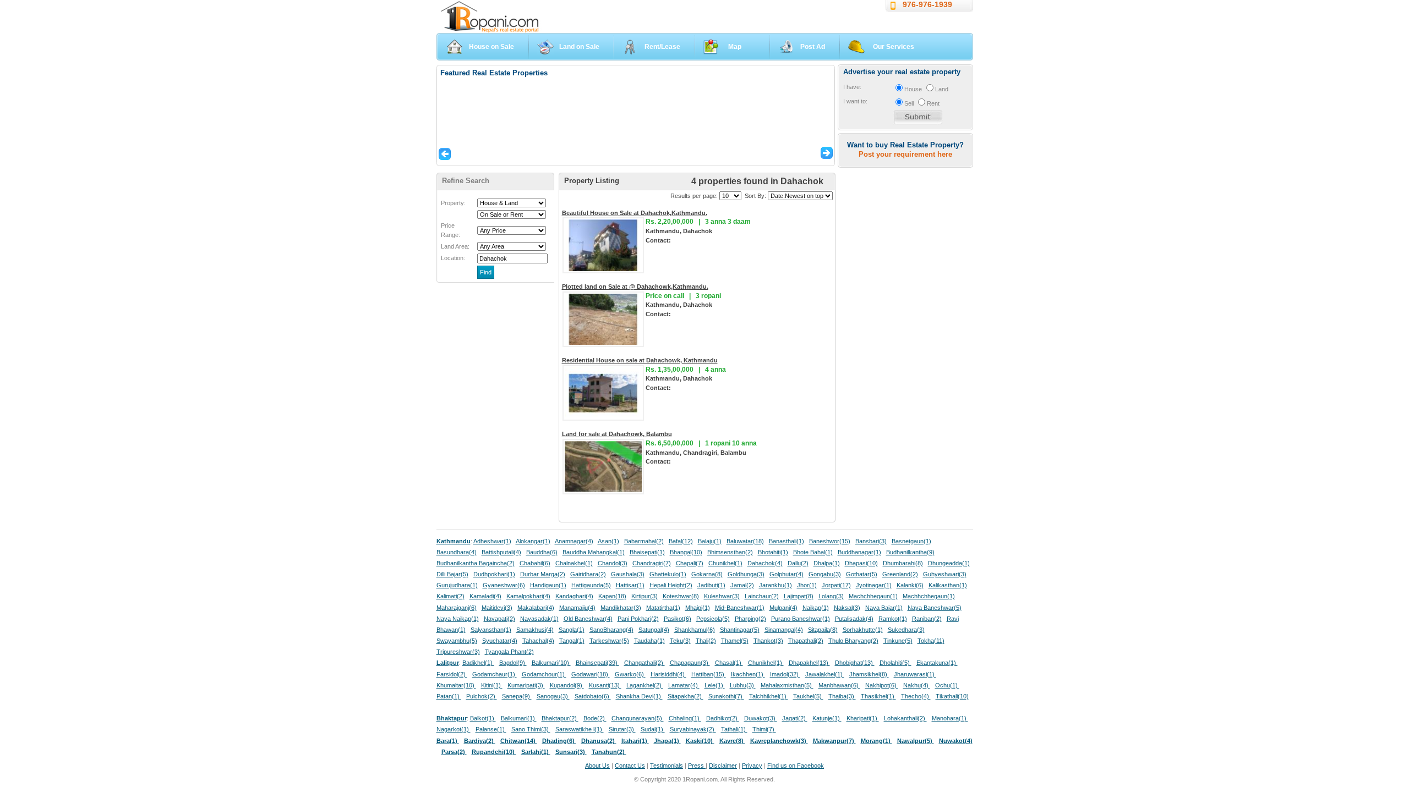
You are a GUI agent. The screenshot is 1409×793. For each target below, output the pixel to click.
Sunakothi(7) (726, 696)
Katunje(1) (827, 718)
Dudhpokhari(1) (494, 574)
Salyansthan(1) (491, 629)
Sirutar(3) (622, 729)
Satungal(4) (653, 629)
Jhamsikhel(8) (869, 674)
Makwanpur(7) (834, 740)
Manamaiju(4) (577, 607)
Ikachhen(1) (748, 674)
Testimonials (666, 765)
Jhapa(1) (667, 740)
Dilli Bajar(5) (452, 574)
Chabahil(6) (535, 563)
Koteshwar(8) (681, 596)
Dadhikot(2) (722, 718)
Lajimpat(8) (798, 596)
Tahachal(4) (538, 640)
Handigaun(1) (548, 585)
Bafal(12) (681, 541)
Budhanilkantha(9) (910, 552)
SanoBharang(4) (611, 629)
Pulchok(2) (481, 696)
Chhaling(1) (685, 718)
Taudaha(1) (649, 640)
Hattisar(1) (630, 585)
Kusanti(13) (605, 685)
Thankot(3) (768, 640)
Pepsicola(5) (713, 618)
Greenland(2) (900, 574)
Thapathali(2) (805, 640)
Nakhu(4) (916, 685)
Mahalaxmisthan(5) (787, 685)
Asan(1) (608, 541)
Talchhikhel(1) (768, 696)
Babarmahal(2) (644, 541)
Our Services (893, 47)
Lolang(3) (831, 596)
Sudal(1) (653, 729)
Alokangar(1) (533, 541)
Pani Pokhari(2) (638, 618)
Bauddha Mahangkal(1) (593, 552)
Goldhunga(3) (746, 574)
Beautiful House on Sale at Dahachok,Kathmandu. (634, 213)
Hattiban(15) (708, 674)
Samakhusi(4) (535, 629)
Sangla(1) (572, 629)
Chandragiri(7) (651, 563)
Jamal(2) (742, 585)
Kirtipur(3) (644, 596)
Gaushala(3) (628, 574)
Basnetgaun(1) (911, 541)
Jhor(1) (807, 585)
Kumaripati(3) (526, 685)
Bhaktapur (451, 718)
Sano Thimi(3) (530, 729)
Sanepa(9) (517, 696)
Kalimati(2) (450, 596)
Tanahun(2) (609, 751)
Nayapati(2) (499, 618)
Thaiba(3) (842, 696)
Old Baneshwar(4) (588, 618)
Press (697, 765)
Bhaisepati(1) (647, 552)
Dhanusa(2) (598, 740)
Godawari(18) (590, 674)
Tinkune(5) (898, 640)
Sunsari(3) (571, 751)
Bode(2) (595, 718)
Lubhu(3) (743, 685)
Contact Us (630, 765)
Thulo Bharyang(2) (853, 640)
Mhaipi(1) (697, 607)
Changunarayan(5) (637, 718)
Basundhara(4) (456, 552)
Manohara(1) (950, 718)
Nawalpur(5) (915, 740)
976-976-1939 (927, 4)
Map (734, 47)
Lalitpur (447, 662)
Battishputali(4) (501, 552)
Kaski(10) (700, 740)
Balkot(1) (483, 718)
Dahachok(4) (765, 563)
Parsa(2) (454, 751)
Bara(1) (447, 740)
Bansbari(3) (871, 541)
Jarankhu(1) (775, 585)
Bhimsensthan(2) (730, 552)
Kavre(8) (732, 740)
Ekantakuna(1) (937, 662)
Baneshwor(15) (829, 541)
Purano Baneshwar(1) (800, 618)
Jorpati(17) (836, 585)
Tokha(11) (931, 640)
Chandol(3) (612, 563)
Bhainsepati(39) (597, 662)
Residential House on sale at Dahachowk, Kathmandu (640, 360)
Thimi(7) (764, 729)
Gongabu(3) (825, 574)
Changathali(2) (644, 662)
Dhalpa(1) (826, 563)
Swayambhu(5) (456, 640)
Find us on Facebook (795, 765)
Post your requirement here (905, 154)
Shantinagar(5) (740, 629)
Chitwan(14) (518, 740)
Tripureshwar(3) (458, 651)
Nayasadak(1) (539, 618)
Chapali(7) (689, 563)
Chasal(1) (729, 662)
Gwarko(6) (630, 674)
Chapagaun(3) (690, 662)
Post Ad (812, 47)
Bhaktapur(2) (560, 718)
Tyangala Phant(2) (509, 651)
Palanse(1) (491, 729)
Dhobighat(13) (855, 662)
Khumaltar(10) (456, 685)
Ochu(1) (947, 685)
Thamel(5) (735, 640)
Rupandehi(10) (494, 751)
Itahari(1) (635, 740)
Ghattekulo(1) (667, 574)
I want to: (855, 101)
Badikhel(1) (478, 662)
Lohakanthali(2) (905, 718)
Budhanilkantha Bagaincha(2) (475, 563)
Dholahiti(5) (895, 662)
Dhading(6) (559, 740)
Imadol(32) (785, 674)
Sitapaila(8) (823, 629)
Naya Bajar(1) (884, 607)
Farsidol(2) (451, 674)
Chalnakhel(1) (574, 563)
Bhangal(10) (686, 552)
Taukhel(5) (808, 696)
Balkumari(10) (551, 662)
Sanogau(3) (553, 696)
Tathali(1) (734, 729)
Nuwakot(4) (956, 740)
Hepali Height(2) (670, 585)
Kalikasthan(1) (948, 585)
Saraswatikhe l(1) (579, 729)
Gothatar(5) (861, 574)
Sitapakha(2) (685, 696)
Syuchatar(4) (499, 640)
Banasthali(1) (786, 541)
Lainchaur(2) (762, 596)
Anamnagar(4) (574, 541)
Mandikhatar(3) (620, 607)
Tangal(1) (572, 640)
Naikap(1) (815, 607)
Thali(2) (706, 640)
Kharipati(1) (863, 718)
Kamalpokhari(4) (528, 596)
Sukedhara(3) (906, 629)
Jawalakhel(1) (824, 674)
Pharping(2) (750, 618)
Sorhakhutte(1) (863, 629)
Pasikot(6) (677, 618)
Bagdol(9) (513, 662)
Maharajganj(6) (456, 607)
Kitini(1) (492, 685)
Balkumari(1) (519, 718)
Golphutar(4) (786, 574)
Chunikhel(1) (725, 563)
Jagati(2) (794, 718)
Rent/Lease (662, 47)
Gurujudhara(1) (457, 585)
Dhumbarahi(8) (903, 563)
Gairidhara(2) (588, 574)
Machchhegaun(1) (873, 596)
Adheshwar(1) (492, 541)
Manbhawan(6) (839, 685)
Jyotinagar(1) (874, 585)
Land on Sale (579, 47)
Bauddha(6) (542, 552)
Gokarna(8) (707, 574)
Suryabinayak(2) (693, 729)
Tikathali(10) (952, 696)
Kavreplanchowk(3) (779, 740)
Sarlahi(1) (535, 751)
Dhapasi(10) (861, 563)
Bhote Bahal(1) (813, 552)
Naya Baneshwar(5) (935, 607)
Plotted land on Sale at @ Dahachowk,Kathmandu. (635, 286)
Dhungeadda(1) (949, 563)
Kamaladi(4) (485, 596)
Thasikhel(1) (878, 696)
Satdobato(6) (593, 696)
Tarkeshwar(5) (609, 640)
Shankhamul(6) (694, 629)
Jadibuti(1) (711, 585)
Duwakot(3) (760, 718)
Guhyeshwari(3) (944, 574)
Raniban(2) (927, 618)
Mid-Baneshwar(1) (739, 607)
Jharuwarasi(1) (915, 674)
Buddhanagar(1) (859, 552)
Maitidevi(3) (497, 607)
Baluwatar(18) (745, 541)
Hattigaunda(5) (591, 585)
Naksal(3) (847, 607)
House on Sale (491, 47)
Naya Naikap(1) (457, 618)
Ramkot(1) (892, 618)
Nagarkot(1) (453, 729)
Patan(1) (448, 696)
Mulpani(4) (783, 607)
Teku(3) (680, 640)
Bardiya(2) (479, 740)
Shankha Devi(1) (639, 696)
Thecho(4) (916, 696)
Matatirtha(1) (663, 607)
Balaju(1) (710, 541)
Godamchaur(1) (494, 674)
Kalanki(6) (910, 585)
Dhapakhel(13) (809, 662)
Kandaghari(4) (574, 596)
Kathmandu (453, 541)
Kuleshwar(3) (722, 596)
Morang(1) (876, 740)
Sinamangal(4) (783, 629)
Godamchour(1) (544, 674)
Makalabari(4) (535, 607)
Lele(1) (714, 685)
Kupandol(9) (567, 685)
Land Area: (455, 246)
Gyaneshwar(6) (504, 585)
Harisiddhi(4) (668, 674)
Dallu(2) (798, 563)
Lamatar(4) (684, 685)
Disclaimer (723, 765)
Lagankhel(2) (644, 685)
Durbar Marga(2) (542, 574)
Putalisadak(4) (854, 618)
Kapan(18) (612, 596)
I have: (852, 87)
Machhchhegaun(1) (929, 596)
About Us (597, 765)
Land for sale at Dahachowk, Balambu (617, 434)
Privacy (752, 765)
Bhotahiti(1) (773, 552)
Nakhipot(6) (881, 685)
